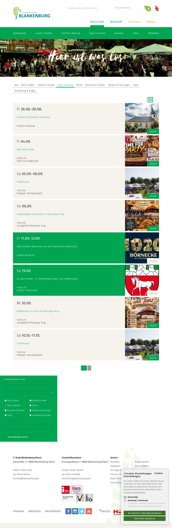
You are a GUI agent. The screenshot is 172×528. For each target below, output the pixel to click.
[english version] (157, 8)
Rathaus (151, 21)
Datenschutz (34, 511)
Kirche (79, 85)
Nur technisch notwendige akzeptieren (144, 513)
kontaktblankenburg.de (26, 478)
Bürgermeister (142, 461)
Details (153, 131)
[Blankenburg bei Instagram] (75, 511)
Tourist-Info (116, 474)
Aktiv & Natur (28, 85)
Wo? (5, 395)
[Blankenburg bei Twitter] (82, 511)
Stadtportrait (19, 33)
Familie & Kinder (46, 85)
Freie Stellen (116, 482)
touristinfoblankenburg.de (76, 478)
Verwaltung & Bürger (25, 90)
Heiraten (118, 33)
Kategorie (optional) (13, 421)
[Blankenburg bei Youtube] (89, 511)
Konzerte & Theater (95, 85)
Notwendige (133, 497)
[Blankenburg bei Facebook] (68, 511)
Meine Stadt (97, 21)
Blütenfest (153, 33)
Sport (135, 85)
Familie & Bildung (71, 33)
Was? (6, 387)
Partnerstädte (142, 466)
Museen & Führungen (119, 85)
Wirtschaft (116, 21)
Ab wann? (8, 431)
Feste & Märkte (65, 85)
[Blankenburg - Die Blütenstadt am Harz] (31, 19)
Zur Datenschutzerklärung (135, 492)
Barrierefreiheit (53, 511)
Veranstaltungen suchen (18, 437)
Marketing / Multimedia (138, 500)
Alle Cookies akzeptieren (144, 518)
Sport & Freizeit (97, 33)
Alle (16, 85)
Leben (136, 33)
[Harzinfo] (105, 511)
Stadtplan (115, 466)
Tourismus (134, 21)
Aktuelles (114, 461)
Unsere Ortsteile (43, 33)
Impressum (18, 511)
